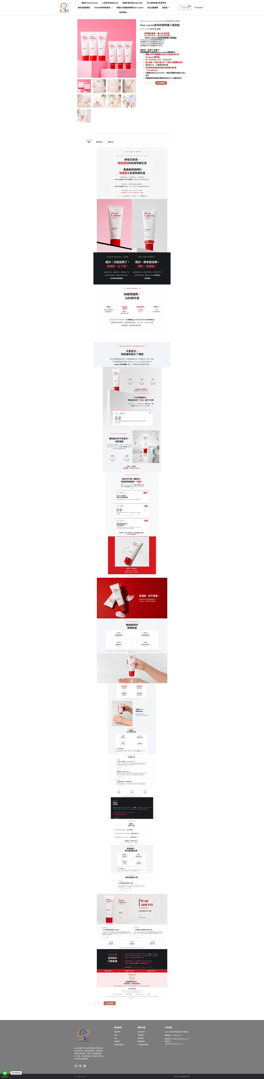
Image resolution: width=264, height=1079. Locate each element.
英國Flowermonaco (89, 2)
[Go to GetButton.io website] (5, 1077)
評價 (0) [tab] (111, 142)
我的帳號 (122, 12)
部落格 (164, 7)
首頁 (141, 21)
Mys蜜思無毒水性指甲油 (156, 2)
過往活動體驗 (153, 7)
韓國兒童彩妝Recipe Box (133, 2)
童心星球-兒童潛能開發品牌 (182, 1076)
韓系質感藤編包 (84, 7)
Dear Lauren (149, 21)
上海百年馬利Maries (110, 2)
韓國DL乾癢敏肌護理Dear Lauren (130, 7)
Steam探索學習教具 (102, 7)
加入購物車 (161, 83)
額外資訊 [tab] (99, 142)
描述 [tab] (89, 142)
